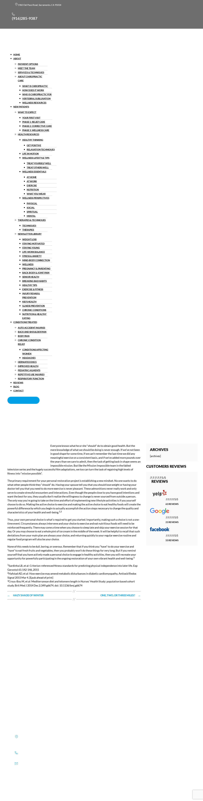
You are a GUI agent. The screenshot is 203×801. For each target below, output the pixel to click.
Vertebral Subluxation (36, 98)
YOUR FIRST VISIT (31, 117)
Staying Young (31, 247)
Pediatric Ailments (29, 370)
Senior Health (30, 276)
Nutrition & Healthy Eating (34, 316)
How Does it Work (33, 90)
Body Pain (23, 336)
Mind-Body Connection (36, 260)
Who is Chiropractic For (37, 94)
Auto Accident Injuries (31, 327)
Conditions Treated (25, 322)
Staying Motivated (33, 243)
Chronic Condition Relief (29, 342)
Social (30, 207)
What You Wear (36, 193)
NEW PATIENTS (21, 106)
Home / (74, 423)
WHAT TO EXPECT (27, 112)
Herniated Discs (27, 362)
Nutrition (33, 189)
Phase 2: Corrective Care (37, 126)
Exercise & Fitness (32, 289)
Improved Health (28, 366)
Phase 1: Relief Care (33, 121)
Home (16, 54)
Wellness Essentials (34, 171)
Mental (31, 216)
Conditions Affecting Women (35, 351)
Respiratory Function (31, 378)
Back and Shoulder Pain (32, 331)
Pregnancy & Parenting (36, 268)
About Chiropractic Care (30, 78)
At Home (32, 177)
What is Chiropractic (35, 86)
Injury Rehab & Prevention (31, 295)
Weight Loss (29, 239)
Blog (16, 386)
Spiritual (32, 211)
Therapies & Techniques (32, 220)
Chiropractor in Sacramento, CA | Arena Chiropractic (38, 423)
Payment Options (28, 64)
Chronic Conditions (34, 310)
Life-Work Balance (33, 252)
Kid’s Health (29, 301)
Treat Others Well (38, 167)
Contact (18, 390)
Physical (32, 203)
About (17, 58)
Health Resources (28, 134)
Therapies (28, 229)
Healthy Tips (29, 285)
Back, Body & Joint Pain (35, 272)
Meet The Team (26, 68)
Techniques (29, 225)
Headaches (29, 357)
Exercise (32, 185)
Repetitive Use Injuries (31, 374)
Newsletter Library (30, 234)
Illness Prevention (33, 305)
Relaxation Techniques (41, 149)
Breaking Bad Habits (34, 281)
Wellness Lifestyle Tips (35, 157)
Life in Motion (30, 153)
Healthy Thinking (32, 139)
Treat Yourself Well (39, 163)
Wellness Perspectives (35, 198)
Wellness (27, 264)
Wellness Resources (34, 102)
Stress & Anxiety (32, 256)
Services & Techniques (31, 72)
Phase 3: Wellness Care (35, 130)
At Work (32, 181)
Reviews (18, 382)
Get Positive (34, 145)
